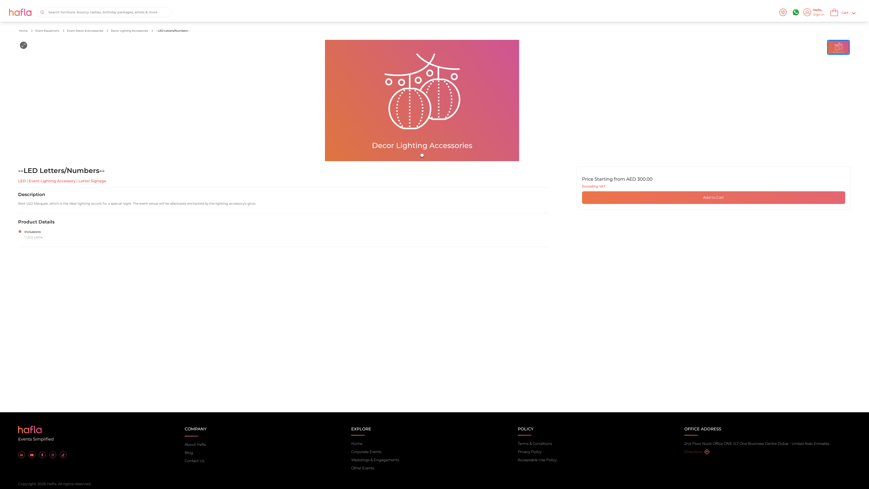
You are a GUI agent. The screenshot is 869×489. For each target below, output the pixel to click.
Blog (189, 453)
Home (23, 30)
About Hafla (195, 444)
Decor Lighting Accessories (129, 30)
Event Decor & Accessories (85, 30)
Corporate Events (366, 452)
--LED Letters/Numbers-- (173, 30)
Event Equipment (47, 30)
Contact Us (194, 461)
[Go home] (30, 429)
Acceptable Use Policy (537, 460)
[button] (422, 100)
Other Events (362, 468)
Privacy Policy (530, 452)
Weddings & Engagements (375, 460)
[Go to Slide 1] (422, 155)
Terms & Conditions (535, 443)
